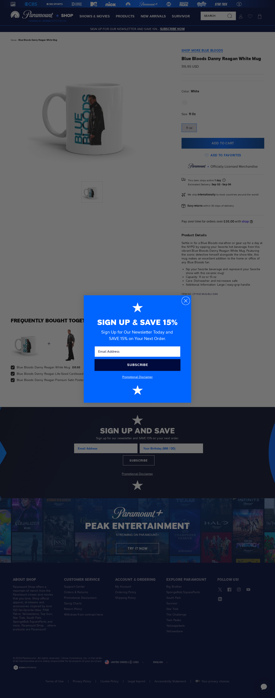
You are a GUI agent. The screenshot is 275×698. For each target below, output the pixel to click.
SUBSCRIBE (137, 365)
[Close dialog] (185, 301)
